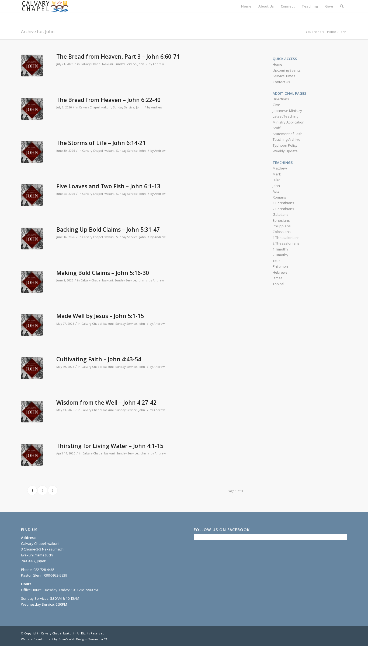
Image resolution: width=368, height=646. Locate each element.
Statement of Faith (288, 133)
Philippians (282, 226)
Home (277, 64)
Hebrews (280, 272)
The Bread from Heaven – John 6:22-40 (108, 100)
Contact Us (281, 81)
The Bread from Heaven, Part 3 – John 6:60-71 (118, 56)
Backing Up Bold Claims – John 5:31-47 (108, 229)
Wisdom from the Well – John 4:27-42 (106, 402)
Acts (276, 191)
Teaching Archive (286, 139)
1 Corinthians (283, 202)
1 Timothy (280, 249)
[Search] (341, 6)
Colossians (282, 231)
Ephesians (281, 220)
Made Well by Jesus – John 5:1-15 (100, 316)
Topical (278, 283)
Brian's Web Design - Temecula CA (82, 639)
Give (276, 104)
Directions (281, 99)
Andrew (158, 64)
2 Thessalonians (286, 243)
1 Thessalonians (286, 237)
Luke (276, 179)
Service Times (284, 75)
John (141, 64)
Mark (277, 174)
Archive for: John (37, 31)
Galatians (281, 214)
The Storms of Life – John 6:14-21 (101, 143)
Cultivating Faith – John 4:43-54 (98, 359)
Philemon (280, 266)
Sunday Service (125, 64)
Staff (276, 127)
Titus (276, 260)
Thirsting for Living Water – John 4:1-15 (109, 446)
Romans (279, 197)
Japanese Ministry (287, 110)
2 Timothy (280, 254)
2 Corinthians (283, 208)
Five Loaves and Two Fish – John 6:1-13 (108, 186)
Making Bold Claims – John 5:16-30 (102, 273)
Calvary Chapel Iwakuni (97, 64)
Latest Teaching (285, 116)
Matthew (280, 168)
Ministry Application (288, 122)
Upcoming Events (287, 70)
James (278, 278)
